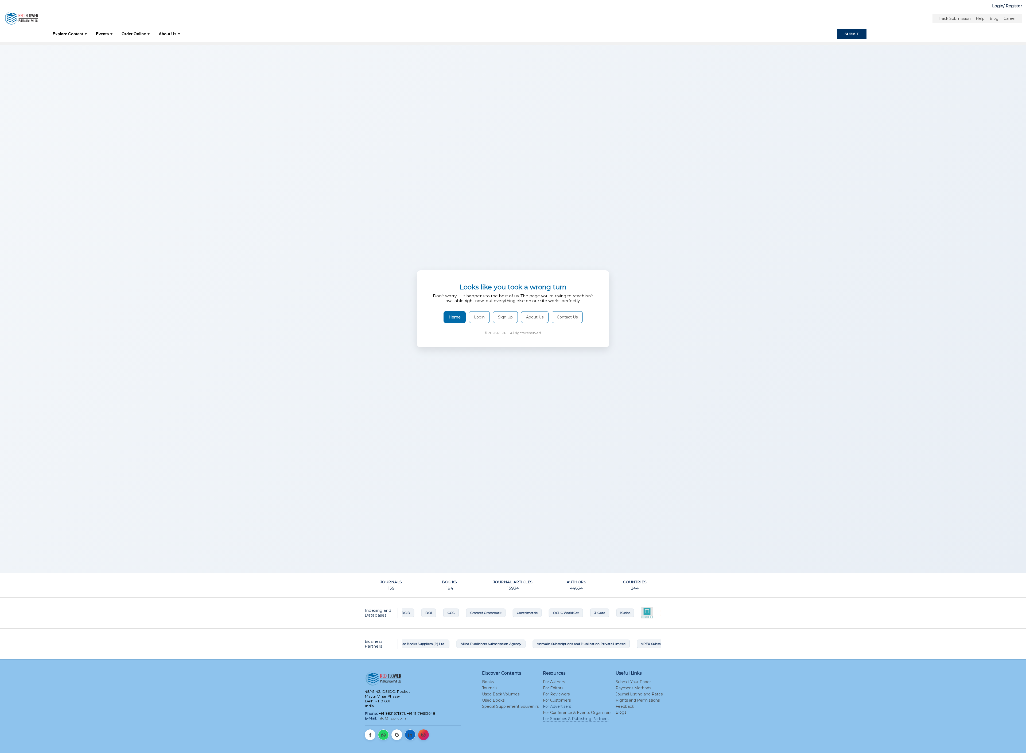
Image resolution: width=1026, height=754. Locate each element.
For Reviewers (556, 694)
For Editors (553, 688)
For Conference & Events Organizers (577, 712)
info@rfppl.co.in (392, 718)
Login (479, 317)
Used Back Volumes (500, 694)
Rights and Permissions (638, 700)
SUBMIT (852, 34)
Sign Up (505, 317)
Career (1010, 18)
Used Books (493, 700)
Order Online (134, 34)
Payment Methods (633, 688)
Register (1014, 5)
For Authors (554, 681)
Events (102, 34)
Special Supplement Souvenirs (510, 706)
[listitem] (370, 734)
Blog (994, 18)
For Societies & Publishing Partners (575, 718)
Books (488, 681)
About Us (167, 34)
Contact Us (567, 317)
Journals (489, 688)
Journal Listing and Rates (639, 694)
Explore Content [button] (68, 34)
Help (980, 18)
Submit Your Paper (633, 681)
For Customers (557, 700)
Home (455, 317)
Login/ (998, 5)
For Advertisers (557, 706)
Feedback (625, 706)
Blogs (621, 712)
